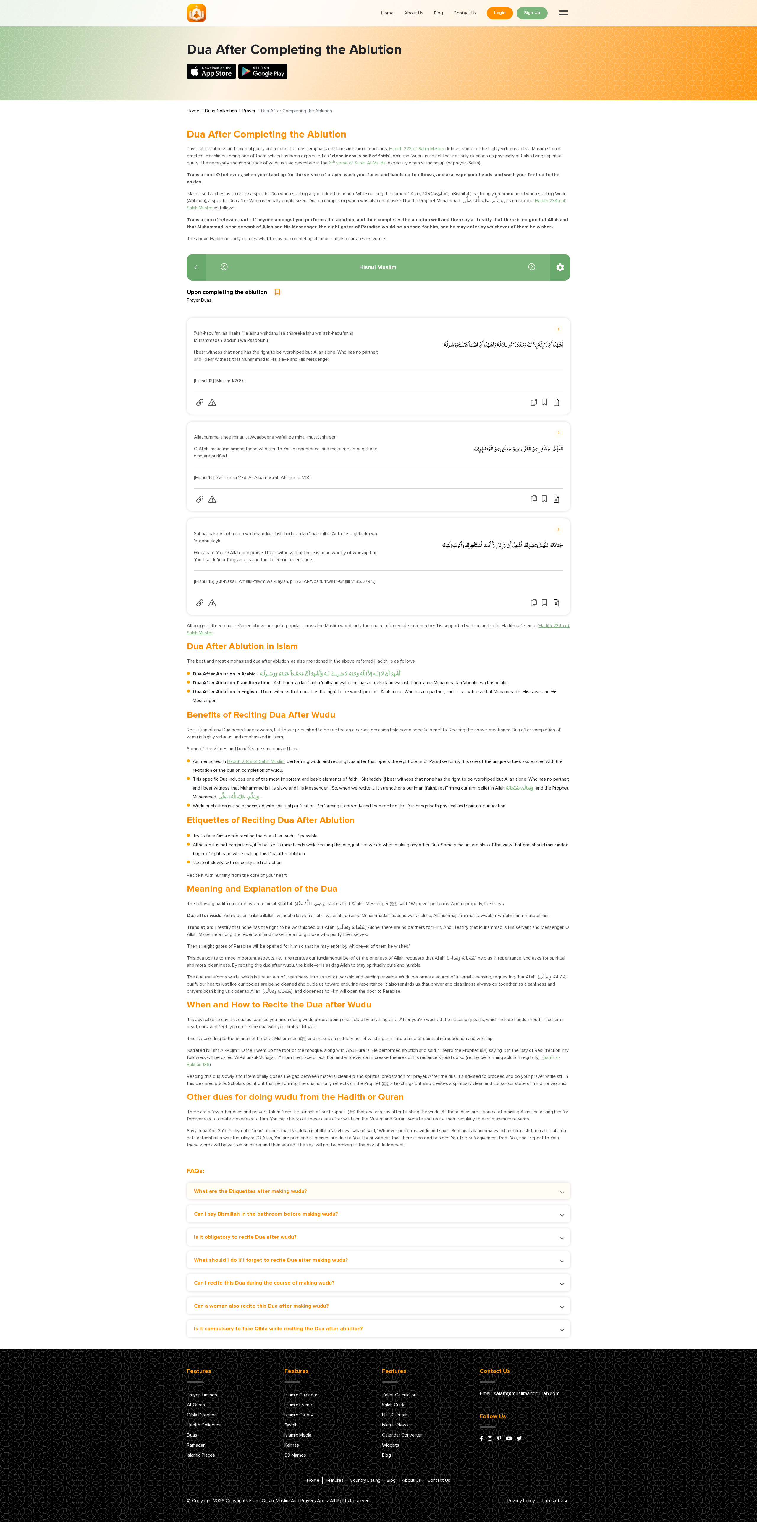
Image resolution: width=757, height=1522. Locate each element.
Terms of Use (555, 1500)
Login (500, 13)
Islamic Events (298, 1405)
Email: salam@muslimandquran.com (519, 1393)
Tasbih (290, 1425)
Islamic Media (297, 1435)
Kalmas (291, 1445)
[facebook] (481, 1439)
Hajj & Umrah (395, 1415)
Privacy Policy (521, 1500)
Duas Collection (221, 111)
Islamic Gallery (298, 1415)
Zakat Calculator (398, 1394)
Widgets (390, 1445)
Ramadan (196, 1445)
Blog (438, 13)
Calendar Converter (402, 1435)
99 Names (295, 1455)
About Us (413, 13)
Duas (192, 1435)
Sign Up (532, 13)
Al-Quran (196, 1405)
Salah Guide (394, 1405)
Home (387, 13)
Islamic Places (201, 1455)
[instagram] (490, 1439)
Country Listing (365, 1480)
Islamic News (395, 1425)
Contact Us (465, 13)
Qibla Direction (202, 1415)
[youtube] (509, 1439)
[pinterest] (499, 1439)
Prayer (248, 111)
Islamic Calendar (300, 1394)
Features (335, 1480)
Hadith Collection (204, 1425)
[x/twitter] (519, 1439)
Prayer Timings (202, 1394)
